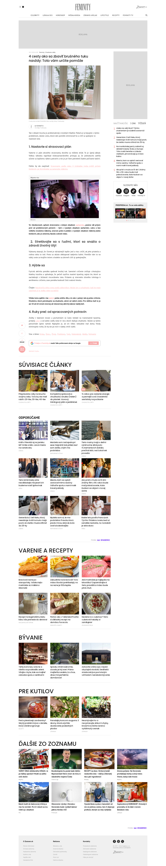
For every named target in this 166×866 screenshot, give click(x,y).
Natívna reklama (58, 860)
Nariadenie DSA (28, 860)
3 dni (133, 123)
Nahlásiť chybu (34, 351)
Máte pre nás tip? (88, 857)
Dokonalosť (76, 334)
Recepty (115, 15)
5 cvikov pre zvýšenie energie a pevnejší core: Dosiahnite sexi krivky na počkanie (95, 397)
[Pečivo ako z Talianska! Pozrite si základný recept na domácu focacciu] (64, 603)
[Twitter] (122, 841)
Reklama (56, 841)
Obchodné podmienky (60, 852)
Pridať (95, 343)
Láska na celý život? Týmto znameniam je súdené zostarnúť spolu (130, 130)
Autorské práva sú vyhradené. (122, 848)
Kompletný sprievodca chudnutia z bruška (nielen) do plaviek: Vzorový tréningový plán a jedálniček (63, 398)
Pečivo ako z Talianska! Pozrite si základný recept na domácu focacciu (64, 620)
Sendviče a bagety (56, 625)
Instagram (126, 196)
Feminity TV (128, 15)
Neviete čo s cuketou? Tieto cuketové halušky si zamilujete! (95, 620)
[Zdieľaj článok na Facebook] (22, 333)
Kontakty (86, 841)
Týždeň (142, 123)
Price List (56, 857)
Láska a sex (48, 15)
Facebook (119, 196)
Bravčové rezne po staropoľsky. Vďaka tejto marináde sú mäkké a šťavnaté (30, 583)
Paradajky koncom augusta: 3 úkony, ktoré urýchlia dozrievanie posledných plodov (64, 724)
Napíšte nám (27, 857)
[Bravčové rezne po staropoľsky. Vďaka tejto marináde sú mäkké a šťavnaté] (33, 566)
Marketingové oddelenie (90, 854)
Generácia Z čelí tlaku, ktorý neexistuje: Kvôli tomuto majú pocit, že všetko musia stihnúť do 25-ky (131, 139)
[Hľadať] (146, 15)
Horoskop (60, 15)
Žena (48, 334)
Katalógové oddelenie (90, 852)
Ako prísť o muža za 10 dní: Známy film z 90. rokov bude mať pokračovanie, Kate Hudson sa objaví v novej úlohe (130, 173)
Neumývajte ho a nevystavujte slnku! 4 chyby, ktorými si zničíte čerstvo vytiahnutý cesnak (95, 724)
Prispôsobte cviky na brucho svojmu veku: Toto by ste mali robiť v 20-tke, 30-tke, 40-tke (33, 397)
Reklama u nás (57, 846)
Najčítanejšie (120, 123)
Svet (68, 334)
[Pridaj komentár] (22, 325)
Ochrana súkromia (28, 849)
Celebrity (35, 15)
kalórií (51, 298)
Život (54, 334)
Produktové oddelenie (90, 846)
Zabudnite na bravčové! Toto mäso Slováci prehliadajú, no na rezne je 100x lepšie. (64, 582)
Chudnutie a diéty (50, 52)
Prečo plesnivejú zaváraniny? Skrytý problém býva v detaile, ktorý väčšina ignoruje (33, 723)
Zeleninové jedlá (87, 625)
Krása (42, 334)
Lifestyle (105, 15)
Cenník (55, 854)
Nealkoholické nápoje (26, 622)
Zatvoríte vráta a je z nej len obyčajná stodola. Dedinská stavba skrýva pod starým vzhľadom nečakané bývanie (96, 671)
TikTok (133, 196)
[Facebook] (114, 841)
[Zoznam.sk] (119, 853)
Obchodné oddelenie (89, 849)
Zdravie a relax (90, 15)
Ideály (84, 334)
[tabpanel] (130, 152)
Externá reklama (58, 849)
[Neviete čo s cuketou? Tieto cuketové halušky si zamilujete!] (96, 603)
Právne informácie (28, 846)
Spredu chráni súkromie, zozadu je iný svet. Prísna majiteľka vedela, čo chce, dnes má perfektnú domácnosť (62, 672)
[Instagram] (118, 841)
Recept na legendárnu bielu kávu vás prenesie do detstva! (33, 618)
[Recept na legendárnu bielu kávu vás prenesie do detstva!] (33, 603)
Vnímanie (92, 334)
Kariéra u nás (27, 854)
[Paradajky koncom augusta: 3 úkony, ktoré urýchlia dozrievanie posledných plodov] (64, 707)
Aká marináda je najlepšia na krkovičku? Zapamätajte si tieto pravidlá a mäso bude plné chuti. (96, 583)
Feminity (41, 52)
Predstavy (61, 334)
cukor (37, 321)
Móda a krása (74, 15)
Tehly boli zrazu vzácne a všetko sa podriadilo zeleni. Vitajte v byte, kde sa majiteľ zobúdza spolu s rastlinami (32, 671)
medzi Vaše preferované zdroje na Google (57, 343)
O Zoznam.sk (28, 841)
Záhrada (53, 731)
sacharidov (80, 225)
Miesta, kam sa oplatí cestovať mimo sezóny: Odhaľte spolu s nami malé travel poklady (129, 163)
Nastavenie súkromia (29, 852)
